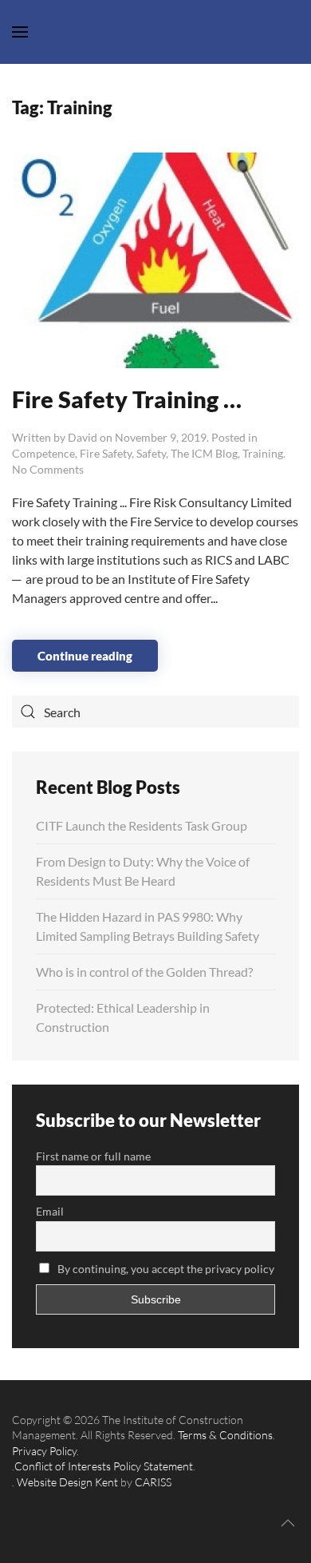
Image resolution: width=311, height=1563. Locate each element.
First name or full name (93, 1156)
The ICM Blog (204, 453)
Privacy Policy (44, 1451)
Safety (151, 453)
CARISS (153, 1482)
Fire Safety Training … (127, 399)
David (82, 437)
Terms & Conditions (225, 1435)
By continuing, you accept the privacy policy (164, 1268)
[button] (288, 1523)
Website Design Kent (67, 1482)
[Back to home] (155, 32)
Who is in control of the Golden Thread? (144, 971)
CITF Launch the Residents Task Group (141, 825)
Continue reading (84, 656)
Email (50, 1211)
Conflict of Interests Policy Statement (103, 1466)
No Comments (48, 469)
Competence (43, 453)
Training (262, 453)
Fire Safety (106, 453)
